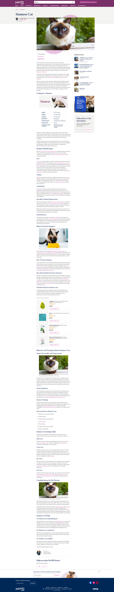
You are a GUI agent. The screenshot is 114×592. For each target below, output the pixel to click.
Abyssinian (55, 202)
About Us (73, 5)
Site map (70, 588)
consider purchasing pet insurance (58, 154)
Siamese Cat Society (41, 71)
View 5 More (41, 58)
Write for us (54, 587)
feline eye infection (43, 466)
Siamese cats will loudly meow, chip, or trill (55, 397)
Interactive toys (42, 421)
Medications (37, 5)
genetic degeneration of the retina (55, 203)
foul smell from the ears (47, 476)
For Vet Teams (81, 5)
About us (48, 587)
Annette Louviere (51, 77)
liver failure (51, 193)
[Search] (72, 2)
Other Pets (28, 5)
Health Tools (65, 5)
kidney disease (59, 193)
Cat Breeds (22, 9)
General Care (41, 56)
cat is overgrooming (43, 443)
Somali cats (63, 202)
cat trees (68, 506)
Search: (36, 2)
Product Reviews (54, 5)
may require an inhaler (58, 182)
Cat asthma (39, 177)
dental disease (57, 217)
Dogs (16, 5)
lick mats (44, 267)
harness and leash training (50, 407)
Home (17, 9)
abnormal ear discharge (42, 474)
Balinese (52, 456)
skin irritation (63, 443)
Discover (45, 5)
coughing (67, 177)
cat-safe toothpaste (53, 219)
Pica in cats (39, 161)
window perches (59, 506)
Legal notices (64, 588)
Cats (22, 5)
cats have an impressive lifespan (48, 151)
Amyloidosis (39, 189)
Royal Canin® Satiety (48, 283)
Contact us (60, 587)
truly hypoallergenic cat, (59, 521)
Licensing (66, 587)
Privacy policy (57, 588)
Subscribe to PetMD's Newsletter (23, 580)
